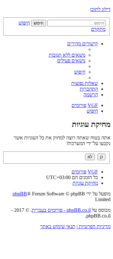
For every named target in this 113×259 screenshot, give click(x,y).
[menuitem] (67, 55)
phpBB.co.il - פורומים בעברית (61, 210)
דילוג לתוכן (100, 9)
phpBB (20, 193)
